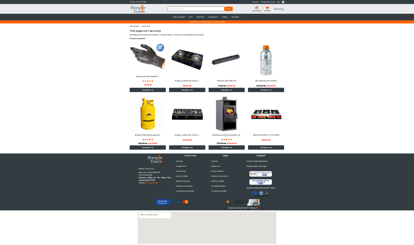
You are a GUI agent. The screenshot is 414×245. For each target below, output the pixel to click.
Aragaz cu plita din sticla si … (187, 81)
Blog (278, 2)
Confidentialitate (218, 186)
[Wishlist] (164, 44)
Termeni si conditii (218, 191)
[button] (279, 9)
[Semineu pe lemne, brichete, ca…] (227, 114)
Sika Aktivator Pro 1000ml (266, 81)
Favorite (267, 11)
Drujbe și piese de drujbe (256, 166)
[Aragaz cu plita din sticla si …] (187, 60)
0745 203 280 (141, 2)
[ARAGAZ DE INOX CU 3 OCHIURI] (266, 114)
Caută (228, 9)
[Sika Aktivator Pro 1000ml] (266, 60)
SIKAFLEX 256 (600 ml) (226, 81)
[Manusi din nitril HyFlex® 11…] (148, 57)
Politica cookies (217, 181)
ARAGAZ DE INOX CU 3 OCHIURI (266, 135)
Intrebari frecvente (268, 2)
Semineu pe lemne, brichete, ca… (226, 135)
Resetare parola (183, 181)
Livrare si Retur (217, 171)
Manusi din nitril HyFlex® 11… (147, 76)
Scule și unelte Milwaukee (257, 161)
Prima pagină (134, 26)
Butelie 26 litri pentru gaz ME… (148, 135)
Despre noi (215, 166)
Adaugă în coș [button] (147, 90)
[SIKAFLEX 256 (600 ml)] (227, 60)
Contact (255, 2)
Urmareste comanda (185, 191)
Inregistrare (181, 166)
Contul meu (256, 11)
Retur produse (182, 176)
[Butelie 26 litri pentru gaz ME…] (148, 114)
